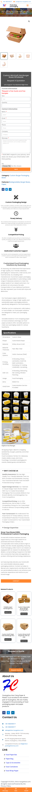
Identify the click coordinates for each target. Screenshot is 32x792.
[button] (3, 189)
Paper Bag (9, 759)
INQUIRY (26, 790)
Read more (8, 612)
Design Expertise (11, 527)
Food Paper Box (9, 11)
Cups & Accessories (13, 763)
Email (4, 118)
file (3, 164)
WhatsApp (5, 790)
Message (5, 138)
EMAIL (16, 790)
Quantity (4, 102)
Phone (4, 125)
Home (3, 11)
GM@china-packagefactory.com (16, 745)
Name (4, 111)
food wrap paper (12, 771)
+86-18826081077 (7, 1)
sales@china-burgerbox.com (23, 1)
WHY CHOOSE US (11, 471)
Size (3, 96)
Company (5, 131)
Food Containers (12, 767)
